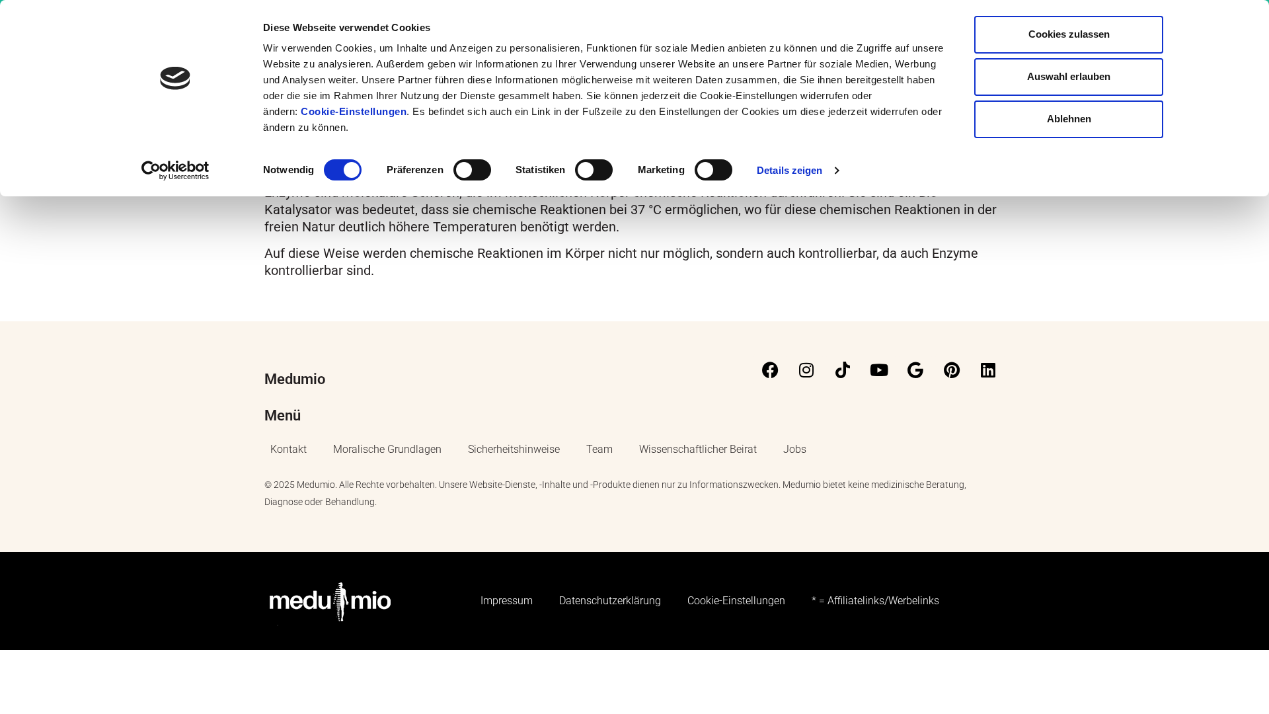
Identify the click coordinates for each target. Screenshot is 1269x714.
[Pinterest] (951, 370)
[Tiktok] (842, 370)
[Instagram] (806, 370)
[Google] (915, 370)
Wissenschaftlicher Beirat (698, 449)
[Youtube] (879, 370)
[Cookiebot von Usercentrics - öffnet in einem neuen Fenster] (175, 170)
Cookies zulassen (1069, 34)
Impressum (507, 600)
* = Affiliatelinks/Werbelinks (875, 600)
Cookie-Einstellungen (353, 111)
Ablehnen (1069, 118)
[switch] (472, 169)
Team (599, 449)
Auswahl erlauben (1068, 76)
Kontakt (288, 449)
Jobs (794, 449)
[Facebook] (770, 370)
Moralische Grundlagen (387, 449)
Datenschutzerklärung (610, 600)
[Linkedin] (988, 370)
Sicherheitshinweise (514, 449)
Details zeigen (789, 170)
